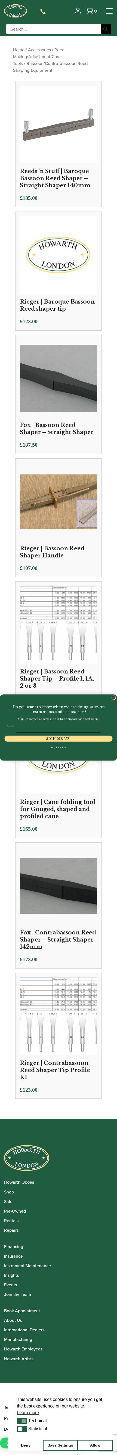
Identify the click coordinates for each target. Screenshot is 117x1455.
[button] (22, 1421)
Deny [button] (25, 1445)
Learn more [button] (28, 1412)
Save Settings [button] (60, 1445)
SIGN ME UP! (58, 738)
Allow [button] (95, 1445)
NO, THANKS (58, 748)
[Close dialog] (113, 697)
